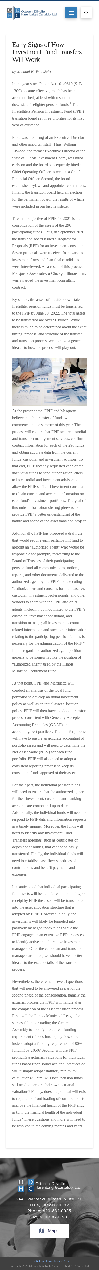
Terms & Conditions (40, 1261)
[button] (71, 12)
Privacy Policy (62, 1261)
